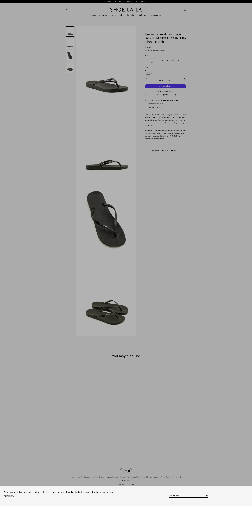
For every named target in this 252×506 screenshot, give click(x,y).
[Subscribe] (206, 495)
